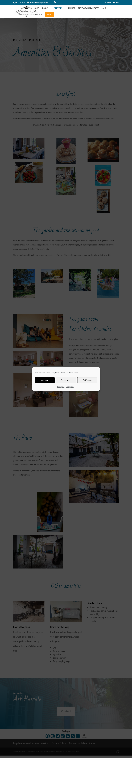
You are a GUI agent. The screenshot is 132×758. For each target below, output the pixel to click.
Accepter (44, 380)
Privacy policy (61, 387)
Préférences (87, 380)
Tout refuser (66, 380)
